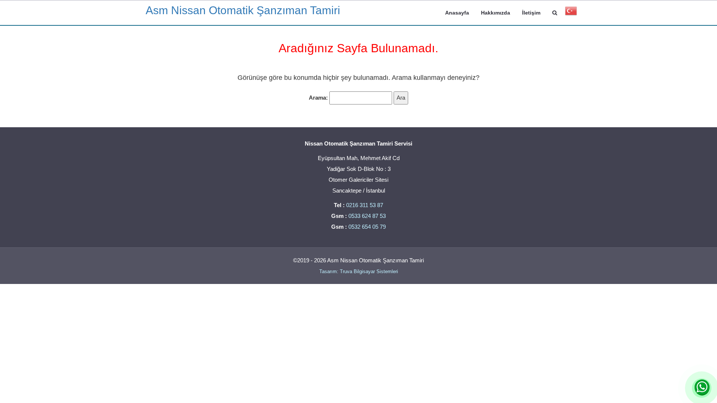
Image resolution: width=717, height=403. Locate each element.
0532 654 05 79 (367, 227)
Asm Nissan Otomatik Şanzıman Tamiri (243, 10)
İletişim (531, 13)
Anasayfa (457, 13)
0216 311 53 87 (364, 205)
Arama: (318, 97)
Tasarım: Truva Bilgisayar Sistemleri (358, 271)
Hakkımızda (495, 13)
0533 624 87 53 (367, 216)
